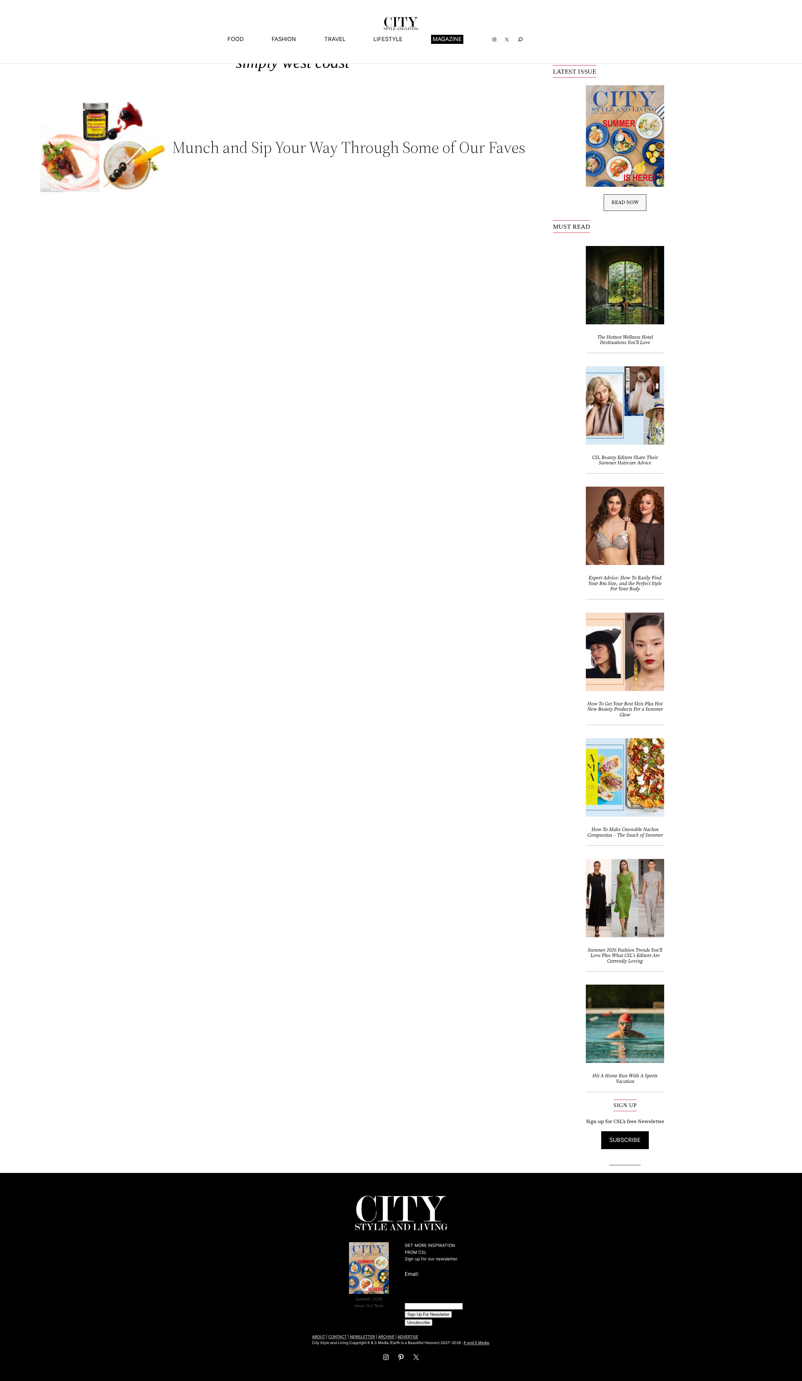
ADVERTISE (408, 1336)
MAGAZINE (447, 39)
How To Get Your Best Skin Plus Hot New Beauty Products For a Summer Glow (625, 709)
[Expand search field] (520, 39)
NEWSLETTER (362, 1336)
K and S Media (476, 1342)
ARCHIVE (386, 1336)
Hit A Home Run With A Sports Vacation (625, 1078)
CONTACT (337, 1336)
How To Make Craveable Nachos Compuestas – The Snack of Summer (625, 832)
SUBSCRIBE (625, 1140)
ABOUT (318, 1336)
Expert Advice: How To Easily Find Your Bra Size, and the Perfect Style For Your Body (625, 583)
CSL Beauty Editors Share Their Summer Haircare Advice (625, 460)
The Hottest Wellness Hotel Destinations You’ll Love (625, 339)
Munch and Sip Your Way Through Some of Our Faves (348, 147)
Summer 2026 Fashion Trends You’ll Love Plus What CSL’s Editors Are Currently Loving (625, 955)
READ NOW (625, 202)
